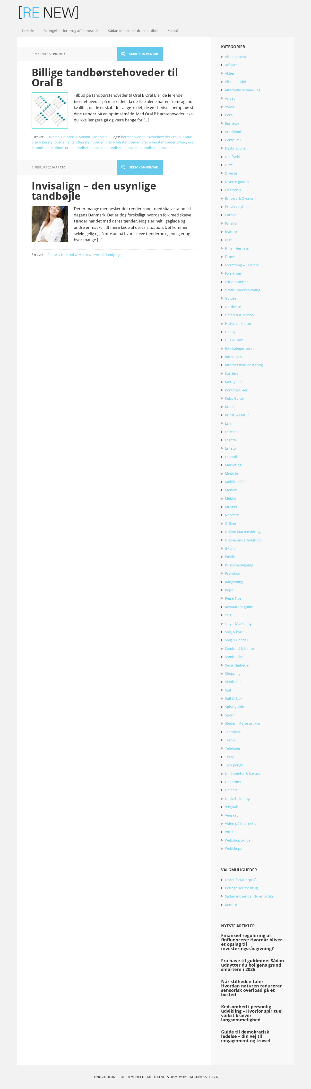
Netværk (232, 515)
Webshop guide (238, 840)
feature (53, 254)
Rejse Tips (233, 598)
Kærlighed (233, 381)
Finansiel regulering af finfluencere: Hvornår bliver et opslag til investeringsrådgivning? (251, 941)
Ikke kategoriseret (239, 348)
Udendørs (233, 781)
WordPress (198, 1077)
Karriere (231, 373)
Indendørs (233, 356)
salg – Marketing (238, 623)
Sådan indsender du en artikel (250, 896)
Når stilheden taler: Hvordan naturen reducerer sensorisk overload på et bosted (251, 987)
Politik (230, 556)
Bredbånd (233, 131)
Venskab (232, 815)
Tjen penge (234, 765)
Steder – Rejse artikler (243, 723)
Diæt (229, 165)
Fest (228, 240)
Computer (233, 140)
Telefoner (233, 748)
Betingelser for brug (241, 888)
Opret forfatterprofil (241, 879)
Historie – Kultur (238, 323)
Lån (228, 423)
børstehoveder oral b (164, 137)
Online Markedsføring (243, 531)
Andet (230, 98)
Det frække (233, 156)
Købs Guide (234, 398)
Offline (230, 523)
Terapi (230, 757)
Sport (229, 715)
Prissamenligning (239, 565)
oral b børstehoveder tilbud (163, 142)
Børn (229, 115)
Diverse (53, 137)
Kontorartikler (236, 390)
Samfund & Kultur (239, 648)
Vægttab (231, 806)
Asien (229, 106)
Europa (231, 215)
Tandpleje (100, 137)
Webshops (233, 848)
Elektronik (233, 190)
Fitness (230, 256)
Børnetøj (232, 123)
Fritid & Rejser (236, 281)
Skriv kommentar (143, 54)
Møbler (231, 490)
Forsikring (233, 273)
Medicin (231, 473)
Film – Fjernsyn (237, 248)
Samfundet (234, 656)
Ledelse (231, 431)
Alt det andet (235, 81)
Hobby (230, 331)
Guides (230, 298)
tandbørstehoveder (158, 147)
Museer (231, 506)
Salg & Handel (236, 640)
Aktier (229, 73)
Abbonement (235, 56)
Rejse (229, 590)
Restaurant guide (239, 606)
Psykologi (232, 573)
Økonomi (232, 548)
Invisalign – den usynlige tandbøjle (94, 191)
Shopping (233, 673)
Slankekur (233, 681)
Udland (231, 790)
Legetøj (231, 440)
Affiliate (231, 65)
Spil (228, 690)
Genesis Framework (172, 1077)
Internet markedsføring (244, 365)
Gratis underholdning (242, 290)
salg (228, 615)
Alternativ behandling (242, 90)
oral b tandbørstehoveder (86, 147)
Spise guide (234, 706)
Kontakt (231, 904)
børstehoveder (133, 137)
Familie (231, 223)
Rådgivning (234, 582)
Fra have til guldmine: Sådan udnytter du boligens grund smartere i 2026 (252, 965)
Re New (48, 12)
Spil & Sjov (233, 698)
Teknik (230, 740)
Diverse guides (237, 181)
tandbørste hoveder (125, 147)
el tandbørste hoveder (86, 142)
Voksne (230, 831)
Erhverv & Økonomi (240, 198)
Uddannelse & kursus (242, 773)
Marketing (233, 465)
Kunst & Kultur (237, 415)
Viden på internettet (241, 823)
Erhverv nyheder (238, 206)
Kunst (229, 406)
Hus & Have (234, 340)
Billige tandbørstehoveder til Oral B (105, 77)
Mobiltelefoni (236, 481)
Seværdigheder (237, 665)
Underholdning (237, 798)
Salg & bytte (234, 631)
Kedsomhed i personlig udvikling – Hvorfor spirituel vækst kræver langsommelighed (252, 1013)
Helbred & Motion (75, 137)
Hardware (233, 306)
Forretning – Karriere (242, 265)
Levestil (98, 254)
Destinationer (236, 148)
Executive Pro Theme (136, 1077)
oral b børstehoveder (122, 142)
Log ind (215, 1077)
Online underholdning (243, 540)
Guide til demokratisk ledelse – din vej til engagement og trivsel (245, 1036)
